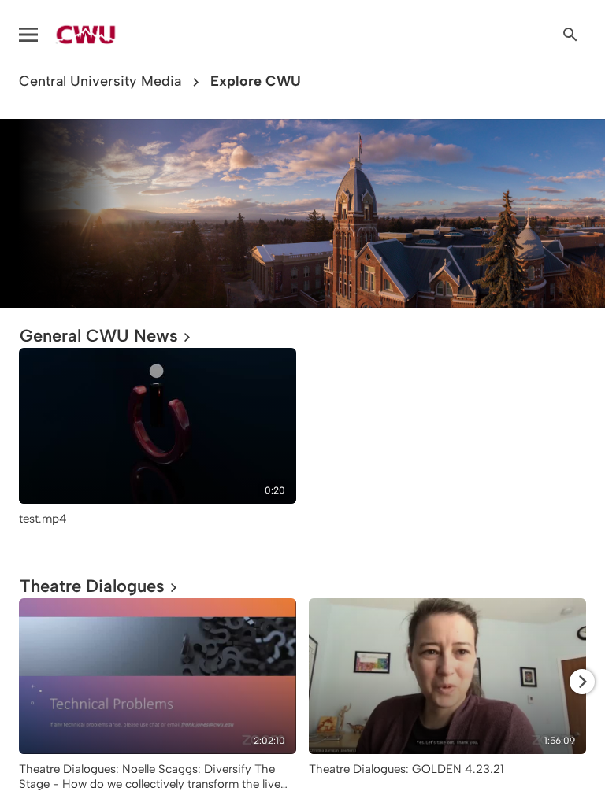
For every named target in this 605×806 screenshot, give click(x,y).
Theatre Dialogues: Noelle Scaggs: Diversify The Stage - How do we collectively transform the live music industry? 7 (149, 784)
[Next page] (582, 681)
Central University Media (100, 81)
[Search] (570, 34)
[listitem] (157, 449)
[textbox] (29, 213)
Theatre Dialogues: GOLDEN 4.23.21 (406, 769)
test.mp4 (43, 519)
